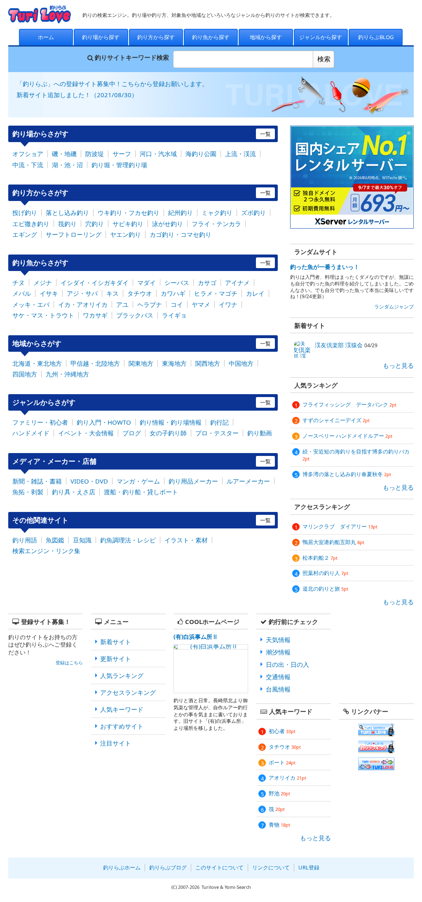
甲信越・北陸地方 (95, 363)
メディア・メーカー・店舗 (141, 461)
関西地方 (207, 363)
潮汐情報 (278, 652)
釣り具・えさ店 (73, 492)
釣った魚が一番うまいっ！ (324, 267)
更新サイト (115, 658)
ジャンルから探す (320, 37)
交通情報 (278, 677)
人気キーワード (121, 709)
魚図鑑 (55, 540)
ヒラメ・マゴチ (215, 293)
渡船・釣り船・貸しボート (141, 492)
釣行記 (219, 422)
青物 (279, 824)
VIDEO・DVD (89, 481)
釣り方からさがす (141, 192)
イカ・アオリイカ (83, 304)
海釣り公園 (200, 154)
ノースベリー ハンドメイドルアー (347, 435)
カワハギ (173, 293)
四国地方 (24, 374)
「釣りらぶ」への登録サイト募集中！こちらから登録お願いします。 (112, 83)
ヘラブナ (149, 304)
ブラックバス (134, 315)
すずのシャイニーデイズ (336, 420)
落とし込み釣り (67, 212)
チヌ (18, 282)
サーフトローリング (73, 234)
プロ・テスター (217, 433)
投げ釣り (24, 212)
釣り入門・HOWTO (104, 422)
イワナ (228, 304)
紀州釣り (180, 212)
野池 (279, 793)
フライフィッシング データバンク (349, 404)
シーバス (176, 282)
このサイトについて (219, 867)
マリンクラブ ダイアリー (339, 526)
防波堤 (94, 154)
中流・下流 (27, 165)
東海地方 (174, 363)
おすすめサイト (121, 726)
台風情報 (278, 689)
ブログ (131, 433)
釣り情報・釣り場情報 (171, 422)
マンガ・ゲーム (138, 481)
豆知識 (82, 540)
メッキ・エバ (30, 304)
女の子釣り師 (168, 433)
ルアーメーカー (248, 481)
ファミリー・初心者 (40, 422)
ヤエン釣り (125, 234)
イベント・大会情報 (86, 433)
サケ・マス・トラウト (43, 315)
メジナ (42, 282)
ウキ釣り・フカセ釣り (128, 212)
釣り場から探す (101, 37)
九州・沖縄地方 (67, 374)
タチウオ (139, 293)
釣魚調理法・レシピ (128, 540)
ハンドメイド (30, 433)
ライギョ (174, 315)
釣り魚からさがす (141, 262)
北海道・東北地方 (37, 363)
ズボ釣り (253, 212)
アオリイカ (287, 777)
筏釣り (67, 224)
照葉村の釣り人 (325, 573)
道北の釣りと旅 (325, 588)
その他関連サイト (141, 520)
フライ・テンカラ (216, 224)
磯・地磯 (64, 154)
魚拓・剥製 (27, 492)
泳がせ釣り (167, 224)
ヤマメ (201, 304)
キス (112, 293)
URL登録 (308, 867)
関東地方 (141, 363)
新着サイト (115, 642)
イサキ (49, 293)
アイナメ (237, 282)
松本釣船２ (320, 557)
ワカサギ (95, 315)
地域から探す (266, 37)
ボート (282, 762)
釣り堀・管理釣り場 (119, 165)
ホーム (46, 37)
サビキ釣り (128, 224)
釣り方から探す (156, 37)
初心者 (282, 731)
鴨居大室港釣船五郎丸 (333, 542)
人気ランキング (121, 675)
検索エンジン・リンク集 (46, 551)
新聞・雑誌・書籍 (37, 481)
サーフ (122, 154)
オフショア (27, 154)
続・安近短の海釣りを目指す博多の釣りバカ (356, 455)
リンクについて (271, 867)
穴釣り (94, 224)
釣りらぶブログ (168, 867)
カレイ (255, 293)
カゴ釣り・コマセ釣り (180, 234)
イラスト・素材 (186, 540)
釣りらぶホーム (122, 867)
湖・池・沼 (67, 165)
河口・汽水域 (158, 154)
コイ (177, 304)
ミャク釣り (217, 212)
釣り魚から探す (211, 37)
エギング (24, 234)
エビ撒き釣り (30, 224)
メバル (21, 293)
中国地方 (241, 363)
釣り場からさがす (141, 133)
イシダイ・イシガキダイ (95, 282)
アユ (122, 304)
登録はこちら (69, 662)
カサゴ (207, 282)
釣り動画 (259, 433)
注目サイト (115, 743)
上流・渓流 (240, 154)
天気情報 (278, 640)
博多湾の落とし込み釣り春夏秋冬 (346, 474)
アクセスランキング (128, 692)
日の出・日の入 (287, 664)
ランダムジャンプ (394, 306)
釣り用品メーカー (193, 481)
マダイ (146, 282)
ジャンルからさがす (141, 402)
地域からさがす (141, 343)
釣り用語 (24, 540)
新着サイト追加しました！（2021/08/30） (77, 95)
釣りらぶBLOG (376, 37)
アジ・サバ (82, 293)
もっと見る (398, 365)
